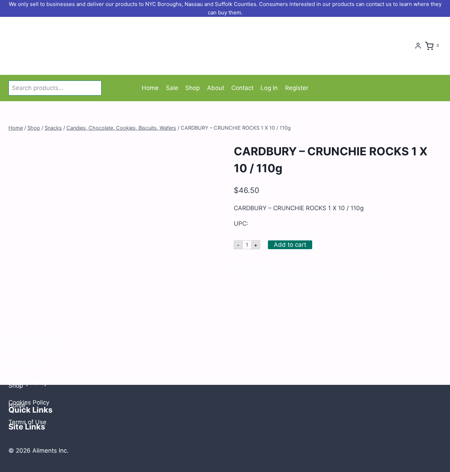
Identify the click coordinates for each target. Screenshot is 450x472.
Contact (242, 87)
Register (296, 87)
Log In (269, 87)
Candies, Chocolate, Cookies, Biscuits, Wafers (334, 274)
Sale (172, 87)
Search (95, 87)
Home (150, 87)
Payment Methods (34, 343)
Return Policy (26, 363)
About (215, 87)
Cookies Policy (28, 402)
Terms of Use (27, 422)
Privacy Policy (27, 382)
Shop (192, 87)
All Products (271, 274)
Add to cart (290, 244)
